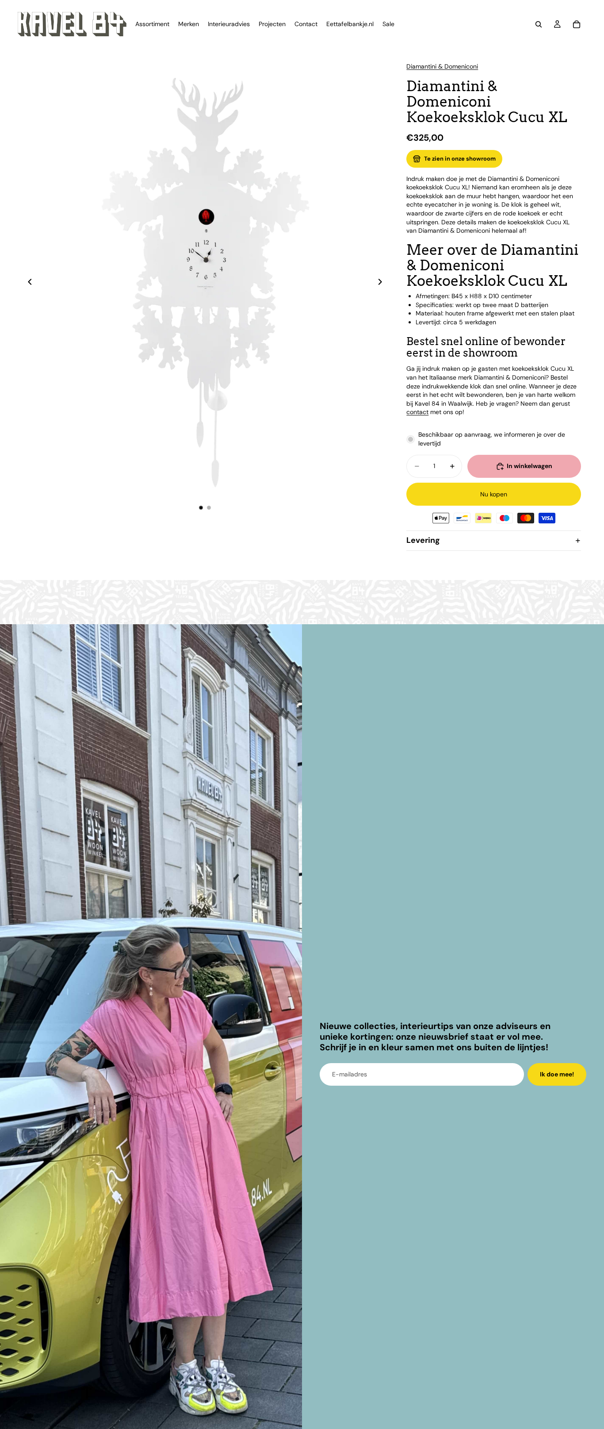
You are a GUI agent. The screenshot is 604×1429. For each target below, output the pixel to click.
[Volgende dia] (382, 282)
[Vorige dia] (27, 282)
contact (417, 412)
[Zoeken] (538, 24)
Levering (423, 540)
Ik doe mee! (557, 1074)
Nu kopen (493, 494)
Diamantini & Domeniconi (442, 66)
